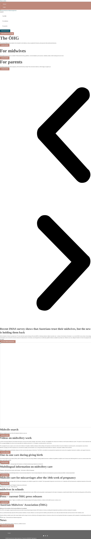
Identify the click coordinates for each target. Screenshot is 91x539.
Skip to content (3, 0)
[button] (2, 12)
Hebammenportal (6, 33)
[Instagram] (47, 536)
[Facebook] (45, 536)
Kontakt (9, 533)
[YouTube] (43, 536)
